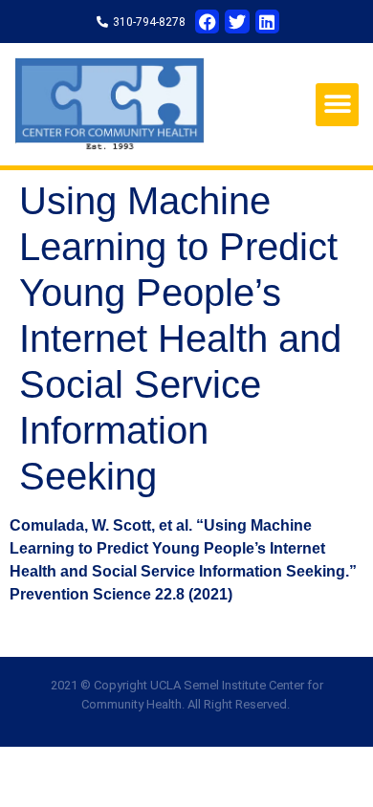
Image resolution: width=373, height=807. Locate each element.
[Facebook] (207, 21)
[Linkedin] (267, 21)
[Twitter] (237, 21)
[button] (337, 104)
